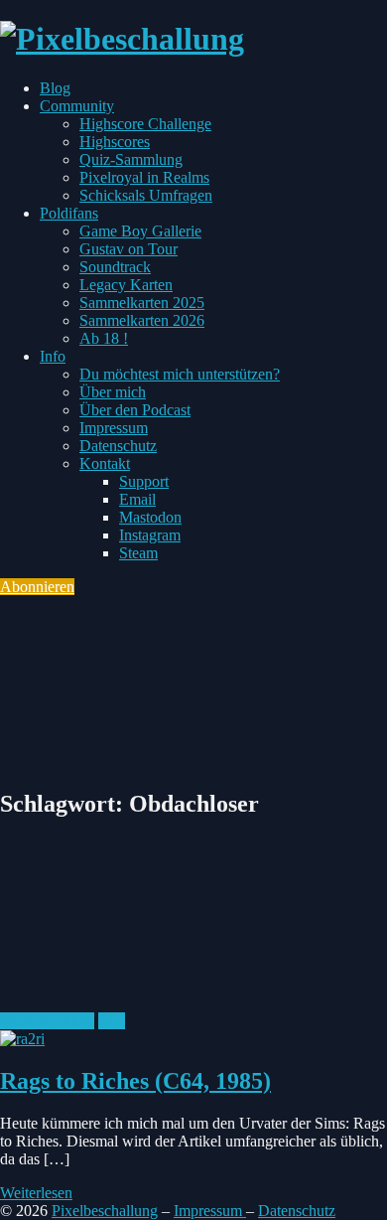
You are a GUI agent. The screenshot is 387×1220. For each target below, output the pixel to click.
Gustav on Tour (128, 248)
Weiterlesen (36, 1192)
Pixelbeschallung (105, 1210)
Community (77, 105)
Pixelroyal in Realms (144, 177)
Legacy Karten (126, 284)
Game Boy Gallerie (140, 231)
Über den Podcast (135, 409)
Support (144, 481)
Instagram (150, 535)
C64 (111, 1020)
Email (137, 499)
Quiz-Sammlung (131, 159)
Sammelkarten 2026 (141, 320)
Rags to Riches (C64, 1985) (135, 1081)
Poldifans (69, 213)
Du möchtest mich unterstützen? (179, 374)
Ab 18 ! (103, 338)
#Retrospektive (47, 1020)
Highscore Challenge (145, 123)
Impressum (113, 427)
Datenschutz (118, 445)
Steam (138, 552)
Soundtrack (115, 266)
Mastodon (150, 517)
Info (52, 356)
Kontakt (104, 463)
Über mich (112, 391)
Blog (55, 87)
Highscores (114, 141)
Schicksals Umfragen (145, 195)
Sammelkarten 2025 (141, 302)
